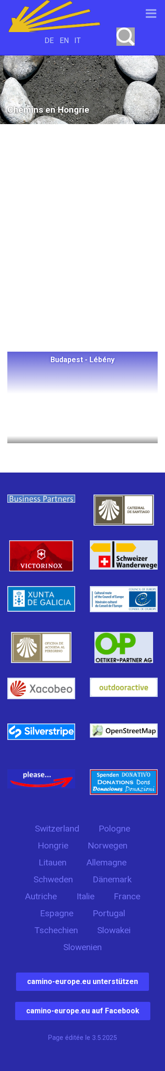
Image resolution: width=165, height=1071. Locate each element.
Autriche (41, 896)
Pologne (114, 828)
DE (49, 40)
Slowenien (82, 947)
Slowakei (114, 930)
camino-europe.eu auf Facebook (82, 1010)
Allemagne (106, 862)
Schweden (53, 879)
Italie (85, 896)
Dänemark (112, 879)
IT (77, 40)
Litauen (52, 862)
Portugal (109, 913)
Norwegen (107, 845)
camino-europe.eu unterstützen (82, 981)
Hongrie (53, 845)
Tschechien (56, 930)
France (127, 896)
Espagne (56, 913)
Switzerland (57, 828)
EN (64, 40)
